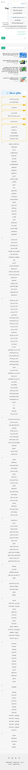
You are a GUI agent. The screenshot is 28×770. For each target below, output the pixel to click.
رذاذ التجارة (14, 211)
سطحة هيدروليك (14, 529)
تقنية (14, 260)
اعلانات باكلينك (14, 454)
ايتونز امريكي (14, 314)
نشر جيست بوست (14, 422)
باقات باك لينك (14, 248)
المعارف (14, 202)
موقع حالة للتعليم (14, 286)
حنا (14, 405)
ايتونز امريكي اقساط (14, 361)
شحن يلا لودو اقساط (14, 320)
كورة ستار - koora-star (14, 603)
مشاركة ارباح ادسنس (14, 102)
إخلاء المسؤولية (16, 762)
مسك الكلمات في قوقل (14, 144)
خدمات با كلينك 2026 (14, 439)
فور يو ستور (14, 344)
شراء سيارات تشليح (14, 549)
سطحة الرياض (14, 520)
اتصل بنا (10, 764)
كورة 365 (14, 566)
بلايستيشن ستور (14, 387)
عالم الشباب (14, 107)
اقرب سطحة (14, 540)
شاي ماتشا (14, 411)
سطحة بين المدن (14, 526)
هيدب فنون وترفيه (14, 292)
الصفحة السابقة (21, 31)
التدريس (14, 263)
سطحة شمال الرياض (14, 531)
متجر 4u (14, 346)
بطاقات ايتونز (14, 384)
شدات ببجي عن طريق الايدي (14, 349)
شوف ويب (14, 158)
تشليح (14, 543)
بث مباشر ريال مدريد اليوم (14, 575)
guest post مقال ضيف (14, 425)
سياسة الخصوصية (16, 764)
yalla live (14, 595)
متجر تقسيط (14, 332)
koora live (14, 615)
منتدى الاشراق (14, 268)
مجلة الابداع (14, 193)
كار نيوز (14, 176)
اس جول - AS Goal (14, 638)
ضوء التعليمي (14, 127)
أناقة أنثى (14, 181)
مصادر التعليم (14, 277)
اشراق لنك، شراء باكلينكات (14, 251)
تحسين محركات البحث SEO (14, 116)
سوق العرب (14, 428)
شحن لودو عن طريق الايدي (14, 379)
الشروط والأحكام (9, 762)
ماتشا (14, 408)
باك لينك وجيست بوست (14, 274)
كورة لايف (14, 649)
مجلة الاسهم (14, 161)
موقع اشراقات (14, 132)
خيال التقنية (14, 155)
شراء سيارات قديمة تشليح (14, 561)
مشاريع (14, 448)
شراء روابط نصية (14, 245)
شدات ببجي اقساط (14, 300)
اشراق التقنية (14, 147)
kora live (14, 646)
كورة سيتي (14, 569)
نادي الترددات (14, 196)
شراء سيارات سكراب (14, 546)
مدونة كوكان (14, 170)
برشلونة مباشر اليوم (14, 586)
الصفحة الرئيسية (21, 34)
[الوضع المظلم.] (4, 2)
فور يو (14, 367)
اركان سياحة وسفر (14, 138)
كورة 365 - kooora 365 (14, 635)
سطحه (14, 523)
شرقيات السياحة (14, 228)
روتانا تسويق (14, 190)
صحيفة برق (14, 129)
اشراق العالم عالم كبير (14, 265)
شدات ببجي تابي (14, 309)
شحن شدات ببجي (14, 370)
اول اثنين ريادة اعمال (14, 99)
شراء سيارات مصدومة (14, 558)
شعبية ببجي (14, 381)
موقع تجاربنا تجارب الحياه (14, 442)
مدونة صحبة (14, 225)
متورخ (14, 184)
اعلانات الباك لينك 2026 (14, 271)
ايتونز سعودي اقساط (14, 317)
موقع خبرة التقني (14, 179)
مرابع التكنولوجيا (14, 152)
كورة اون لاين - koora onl (14, 629)
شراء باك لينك (14, 239)
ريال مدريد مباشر (14, 471)
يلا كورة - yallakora (14, 632)
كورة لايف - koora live (14, 715)
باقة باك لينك (14, 113)
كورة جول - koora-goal (14, 606)
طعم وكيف (14, 213)
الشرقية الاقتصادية (14, 164)
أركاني (14, 219)
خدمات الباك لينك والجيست (14, 419)
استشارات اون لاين (14, 199)
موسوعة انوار (14, 231)
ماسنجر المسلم (14, 121)
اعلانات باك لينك (14, 451)
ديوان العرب (14, 445)
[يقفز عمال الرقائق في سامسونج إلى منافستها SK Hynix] (23, 79)
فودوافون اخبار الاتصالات (14, 257)
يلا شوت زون (14, 741)
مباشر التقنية (14, 222)
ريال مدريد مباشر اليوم (14, 583)
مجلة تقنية (14, 280)
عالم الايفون (14, 167)
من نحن (21, 762)
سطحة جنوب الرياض (14, 537)
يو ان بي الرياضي (14, 283)
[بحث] (2, 2)
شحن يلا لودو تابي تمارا (14, 355)
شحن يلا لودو (14, 376)
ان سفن (14, 149)
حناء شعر (14, 402)
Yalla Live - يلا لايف (14, 626)
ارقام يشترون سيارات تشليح (14, 555)
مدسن (14, 187)
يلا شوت (14, 459)
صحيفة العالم (14, 295)
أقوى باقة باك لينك (14, 436)
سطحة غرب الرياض (14, 534)
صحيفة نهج (14, 173)
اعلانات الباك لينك (14, 254)
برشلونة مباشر (14, 468)
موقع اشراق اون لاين (14, 135)
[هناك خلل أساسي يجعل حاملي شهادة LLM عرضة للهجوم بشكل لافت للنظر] (23, 55)
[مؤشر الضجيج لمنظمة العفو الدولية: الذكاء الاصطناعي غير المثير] (23, 62)
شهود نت (14, 216)
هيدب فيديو (14, 205)
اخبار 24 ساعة (14, 289)
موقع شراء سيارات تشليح (14, 552)
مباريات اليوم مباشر (14, 465)
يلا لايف (14, 578)
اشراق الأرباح (14, 234)
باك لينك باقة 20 (14, 430)
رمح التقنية (14, 208)
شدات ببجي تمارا (14, 303)
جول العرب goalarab (14, 572)
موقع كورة (14, 686)
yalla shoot (14, 462)
